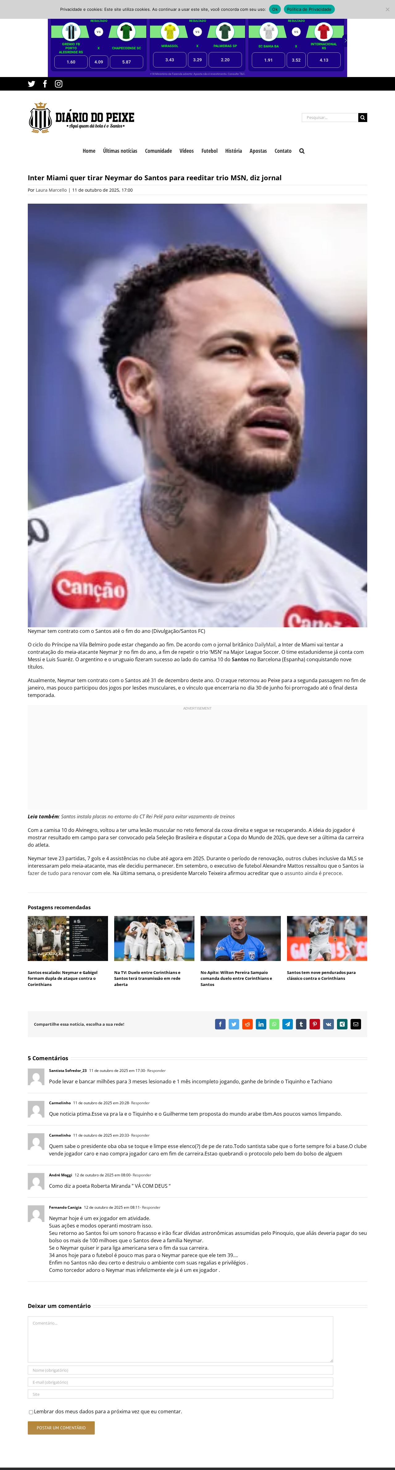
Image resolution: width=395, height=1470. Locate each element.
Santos (241, 659)
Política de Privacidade (309, 9)
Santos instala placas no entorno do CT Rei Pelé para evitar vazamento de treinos (147, 816)
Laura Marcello (51, 190)
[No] (387, 9)
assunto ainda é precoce (313, 873)
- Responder (155, 1070)
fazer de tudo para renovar (59, 873)
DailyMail (265, 644)
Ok (275, 9)
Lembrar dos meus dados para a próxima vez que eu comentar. (108, 1411)
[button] (302, 150)
